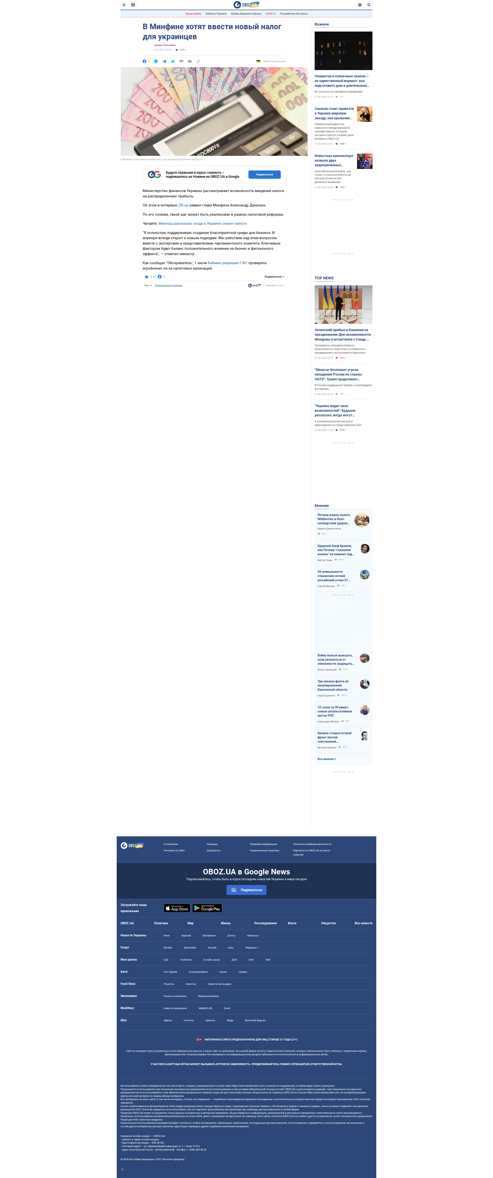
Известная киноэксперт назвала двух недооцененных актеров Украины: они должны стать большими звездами (334, 161)
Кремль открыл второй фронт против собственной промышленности (334, 737)
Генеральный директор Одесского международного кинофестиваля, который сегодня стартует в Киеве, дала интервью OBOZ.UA (334, 131)
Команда (212, 844)
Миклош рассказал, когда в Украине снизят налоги (202, 223)
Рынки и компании (175, 996)
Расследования (265, 923)
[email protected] (165, 1149)
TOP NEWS (324, 278)
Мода (230, 1020)
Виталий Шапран (327, 747)
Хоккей (212, 947)
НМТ (268, 959)
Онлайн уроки (211, 959)
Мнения (322, 505)
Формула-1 (252, 947)
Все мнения (326, 759)
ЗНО (251, 959)
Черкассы (253, 935)
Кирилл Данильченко (329, 528)
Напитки (191, 984)
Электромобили (198, 971)
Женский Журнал (255, 1020)
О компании (171, 844)
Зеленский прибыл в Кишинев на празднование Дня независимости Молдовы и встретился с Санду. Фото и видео (343, 335)
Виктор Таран (325, 560)
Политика (161, 923)
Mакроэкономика (208, 996)
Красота (210, 1020)
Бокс (231, 947)
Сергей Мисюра (326, 586)
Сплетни (189, 1020)
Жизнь (226, 923)
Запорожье (209, 935)
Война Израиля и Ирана (246, 13)
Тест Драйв (170, 971)
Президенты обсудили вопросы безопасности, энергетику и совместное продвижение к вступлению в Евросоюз (340, 349)
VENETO (271, 13)
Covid (227, 1008)
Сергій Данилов (326, 695)
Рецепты (169, 984)
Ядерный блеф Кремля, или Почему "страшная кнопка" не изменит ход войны (335, 550)
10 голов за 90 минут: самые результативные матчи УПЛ (335, 711)
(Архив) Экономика (165, 45)
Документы (214, 850)
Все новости (363, 923)
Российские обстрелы (294, 13)
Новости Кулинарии (219, 984)
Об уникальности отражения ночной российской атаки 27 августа (333, 576)
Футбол (168, 947)
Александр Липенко (328, 721)
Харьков (186, 935)
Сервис (243, 971)
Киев (166, 935)
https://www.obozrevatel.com (248, 1085)
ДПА (234, 959)
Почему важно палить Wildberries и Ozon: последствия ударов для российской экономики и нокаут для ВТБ (334, 519)
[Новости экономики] (254, 286)
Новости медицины (175, 1008)
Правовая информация (263, 844)
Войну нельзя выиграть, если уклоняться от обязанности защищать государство (335, 660)
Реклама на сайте (174, 850)
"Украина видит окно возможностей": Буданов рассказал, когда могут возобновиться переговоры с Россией (338, 411)
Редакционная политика (168, 285)
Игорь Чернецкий (327, 669)
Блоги (292, 923)
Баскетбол (190, 947)
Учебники (186, 959)
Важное (322, 24)
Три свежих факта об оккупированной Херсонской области (333, 685)
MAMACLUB (205, 1008)
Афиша (168, 1020)
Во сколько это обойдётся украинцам (338, 91)
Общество (328, 923)
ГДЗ (166, 959)
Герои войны (193, 13)
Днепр (231, 935)
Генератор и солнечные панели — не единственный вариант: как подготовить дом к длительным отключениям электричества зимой (342, 81)
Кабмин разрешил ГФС (227, 263)
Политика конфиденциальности (312, 844)
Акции (223, 971)
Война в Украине (216, 13)
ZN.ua (183, 205)
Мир (190, 923)
